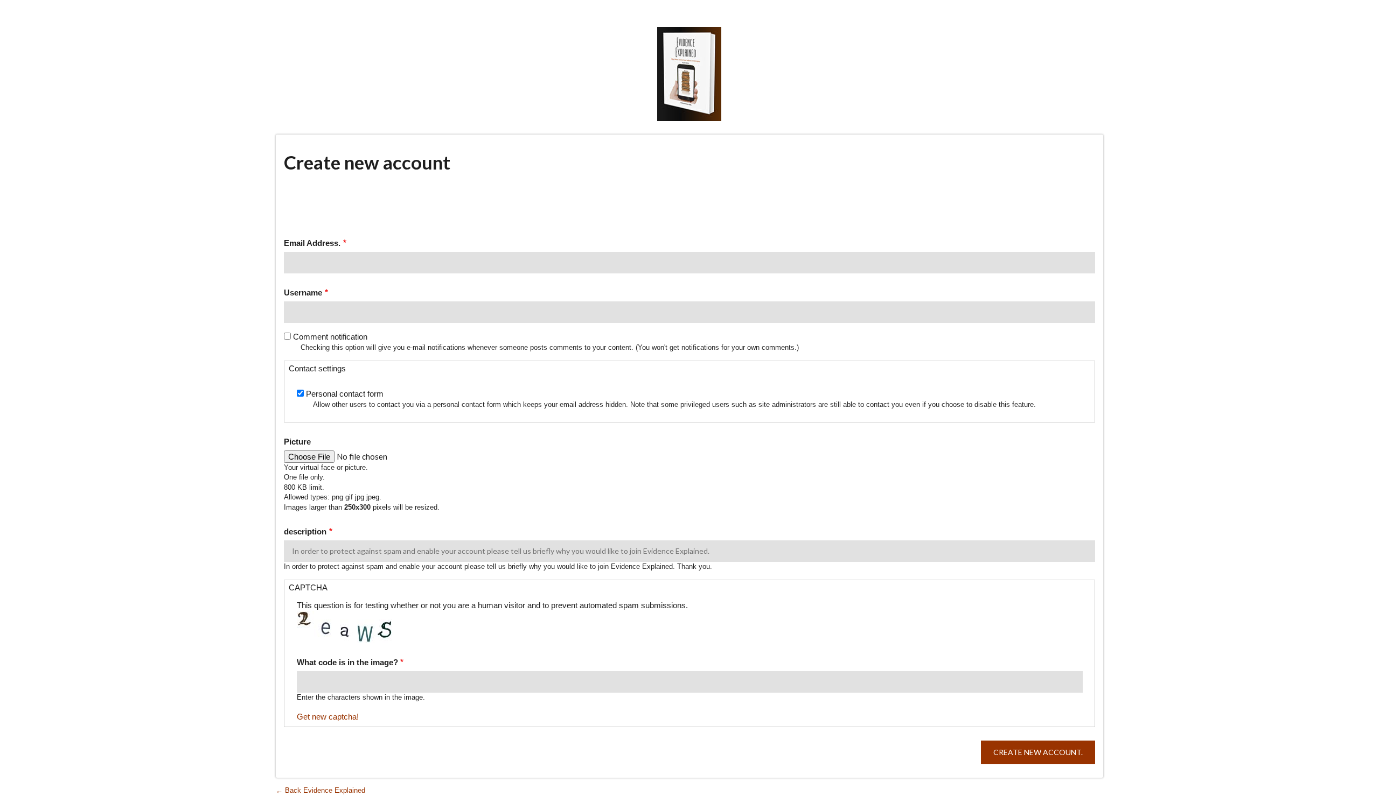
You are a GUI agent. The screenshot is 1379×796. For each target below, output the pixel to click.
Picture (297, 441)
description (305, 531)
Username (303, 292)
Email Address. (312, 243)
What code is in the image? (347, 662)
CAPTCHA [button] (308, 587)
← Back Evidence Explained (320, 790)
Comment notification (330, 336)
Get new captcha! (328, 716)
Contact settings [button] (317, 368)
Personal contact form (345, 393)
